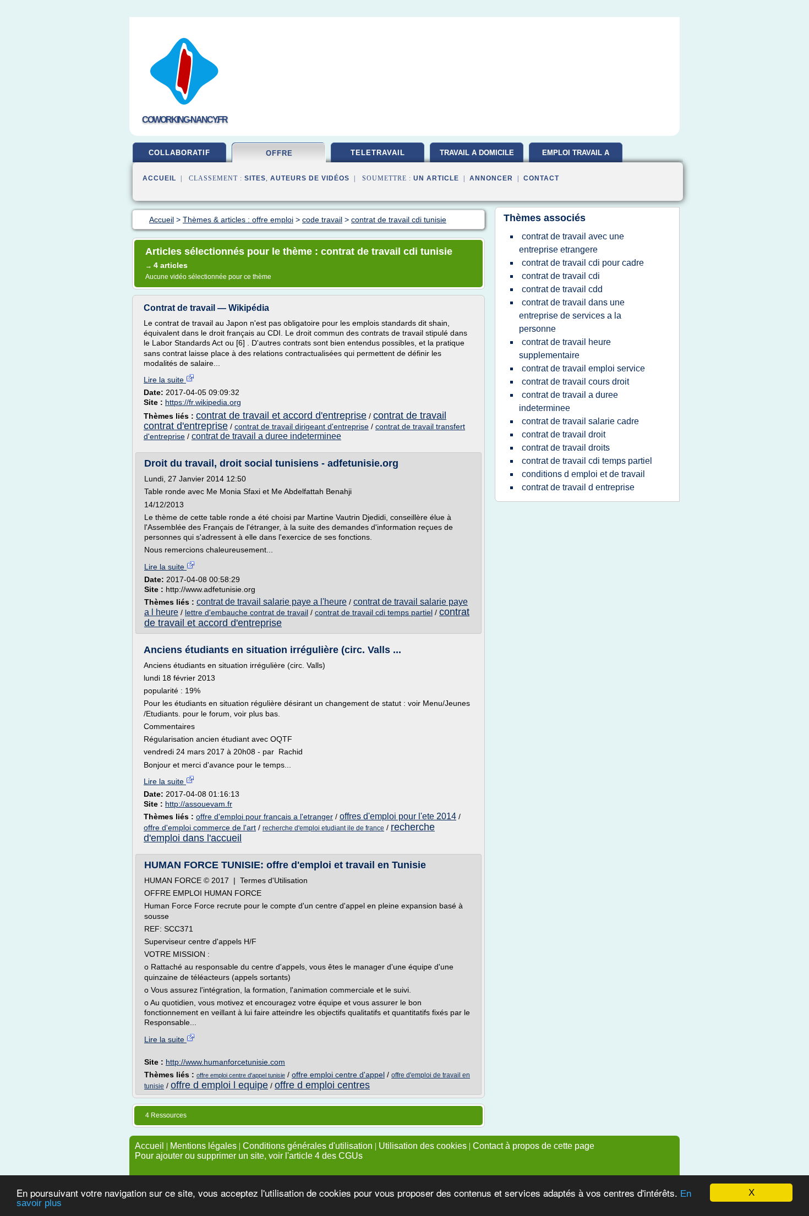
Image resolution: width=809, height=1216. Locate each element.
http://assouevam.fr (198, 803)
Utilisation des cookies (423, 1146)
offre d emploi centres (322, 1085)
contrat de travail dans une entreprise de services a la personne (572, 315)
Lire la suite (165, 379)
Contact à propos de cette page (533, 1146)
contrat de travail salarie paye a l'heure (271, 601)
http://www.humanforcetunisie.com (225, 1062)
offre (279, 153)
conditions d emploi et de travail (583, 474)
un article (436, 178)
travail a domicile (477, 153)
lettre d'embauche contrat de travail (246, 612)
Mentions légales (203, 1146)
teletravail (378, 153)
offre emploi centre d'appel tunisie (240, 1075)
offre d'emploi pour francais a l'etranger (264, 816)
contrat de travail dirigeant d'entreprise (301, 426)
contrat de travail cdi (561, 276)
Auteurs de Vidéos (309, 178)
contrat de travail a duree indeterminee (266, 436)
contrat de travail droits (566, 447)
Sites (255, 178)
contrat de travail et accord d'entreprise (281, 415)
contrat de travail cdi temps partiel (374, 612)
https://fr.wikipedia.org (203, 402)
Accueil (159, 178)
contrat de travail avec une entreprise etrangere (571, 243)
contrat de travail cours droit (575, 381)
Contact (541, 178)
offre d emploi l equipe (219, 1085)
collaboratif (179, 153)
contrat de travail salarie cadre (580, 421)
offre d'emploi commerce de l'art (200, 827)
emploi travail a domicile (575, 157)
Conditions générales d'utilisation (308, 1146)
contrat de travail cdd (562, 289)
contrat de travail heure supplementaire (565, 348)
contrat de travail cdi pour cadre (583, 262)
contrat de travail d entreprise (578, 487)
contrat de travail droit (563, 434)
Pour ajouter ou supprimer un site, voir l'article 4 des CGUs (249, 1155)
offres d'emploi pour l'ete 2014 (398, 816)
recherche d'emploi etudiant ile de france (323, 828)
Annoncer (491, 178)
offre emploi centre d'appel (338, 1074)
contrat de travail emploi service (583, 368)
